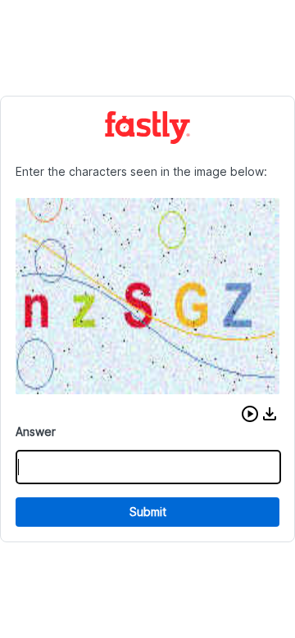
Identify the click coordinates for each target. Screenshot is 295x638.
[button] (250, 414)
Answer (36, 431)
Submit (147, 512)
